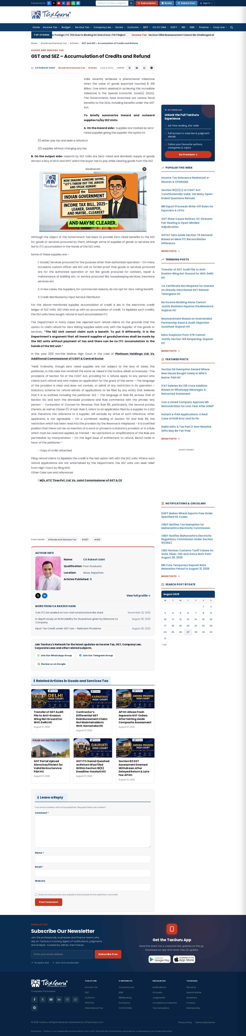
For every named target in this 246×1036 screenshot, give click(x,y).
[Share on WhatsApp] (144, 68)
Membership (193, 1008)
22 (203, 625)
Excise (119, 27)
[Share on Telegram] (152, 68)
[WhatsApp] (73, 3)
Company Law (102, 27)
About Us (191, 987)
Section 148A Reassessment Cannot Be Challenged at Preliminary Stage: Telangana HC (142, 35)
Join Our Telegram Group (98, 655)
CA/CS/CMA (125, 1008)
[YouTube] (59, 3)
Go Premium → (188, 154)
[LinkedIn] (64, 3)
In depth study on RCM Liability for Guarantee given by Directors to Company (76, 620)
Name (39, 852)
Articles (74, 43)
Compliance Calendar (165, 1002)
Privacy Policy (185, 1022)
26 (180, 632)
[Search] (131, 3)
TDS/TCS (89, 1002)
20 (188, 625)
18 (173, 625)
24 (165, 632)
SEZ (98, 539)
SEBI (192, 27)
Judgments (159, 997)
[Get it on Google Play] (159, 959)
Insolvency (124, 1002)
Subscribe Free (108, 954)
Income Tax (50, 27)
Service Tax (82, 27)
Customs (133, 27)
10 (165, 619)
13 (188, 619)
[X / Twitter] (54, 3)
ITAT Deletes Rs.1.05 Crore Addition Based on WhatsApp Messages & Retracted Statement (184, 390)
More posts (169, 251)
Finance (204, 27)
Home (36, 27)
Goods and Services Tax (54, 43)
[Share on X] (130, 68)
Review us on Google (53, 664)
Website (40, 880)
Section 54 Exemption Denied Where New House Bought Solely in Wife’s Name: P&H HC (185, 373)
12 (180, 619)
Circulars (157, 992)
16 (211, 619)
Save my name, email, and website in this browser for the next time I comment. (78, 894)
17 (165, 625)
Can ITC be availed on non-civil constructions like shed (69, 612)
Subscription (148, 3)
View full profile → (138, 595)
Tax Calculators (161, 1008)
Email (39, 866)
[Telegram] (78, 3)
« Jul (164, 644)
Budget (66, 27)
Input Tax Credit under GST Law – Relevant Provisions (68, 628)
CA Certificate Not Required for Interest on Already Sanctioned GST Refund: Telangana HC (187, 290)
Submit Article (193, 992)
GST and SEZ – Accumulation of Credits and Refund (90, 56)
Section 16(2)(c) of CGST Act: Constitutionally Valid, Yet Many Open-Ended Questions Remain (187, 194)
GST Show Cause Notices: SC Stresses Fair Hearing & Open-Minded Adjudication (186, 223)
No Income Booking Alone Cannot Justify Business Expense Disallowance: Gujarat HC (187, 306)
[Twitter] (38, 595)
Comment (42, 812)
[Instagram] (68, 3)
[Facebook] (49, 3)
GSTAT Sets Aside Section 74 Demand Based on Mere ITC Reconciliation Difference (186, 239)
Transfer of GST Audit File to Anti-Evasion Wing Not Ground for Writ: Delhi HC (187, 273)
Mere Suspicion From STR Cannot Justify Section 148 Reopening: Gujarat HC (187, 339)
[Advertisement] (56, 110)
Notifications (159, 987)
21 (196, 625)
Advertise (191, 997)
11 (173, 619)
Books (168, 3)
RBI (183, 27)
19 (180, 625)
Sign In (206, 3)
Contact (190, 1002)
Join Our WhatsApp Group (56, 655)
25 (172, 632)
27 (188, 632)
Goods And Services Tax (63, 539)
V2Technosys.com (93, 1022)
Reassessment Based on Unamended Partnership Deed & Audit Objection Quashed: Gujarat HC (186, 323)
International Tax (94, 1008)
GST (145, 27)
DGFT (174, 27)
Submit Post (188, 3)
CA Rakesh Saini (45, 67)
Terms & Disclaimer (205, 1022)
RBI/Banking (125, 997)
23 (211, 625)
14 (195, 619)
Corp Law (219, 27)
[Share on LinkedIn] (137, 68)
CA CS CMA (159, 27)
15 (203, 619)
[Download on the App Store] (184, 959)
